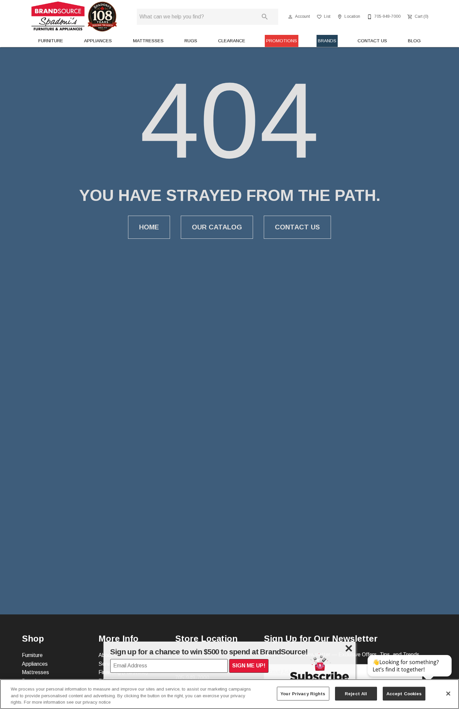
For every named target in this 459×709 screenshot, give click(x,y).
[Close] (448, 693)
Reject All (356, 693)
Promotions (281, 40)
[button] (290, 17)
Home (149, 227)
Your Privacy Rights (303, 693)
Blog (414, 40)
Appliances (98, 40)
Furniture (50, 40)
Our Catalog (217, 227)
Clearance (231, 40)
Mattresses (148, 40)
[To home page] (74, 16)
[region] (229, 694)
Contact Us (372, 40)
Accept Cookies (404, 693)
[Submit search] (265, 17)
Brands (327, 40)
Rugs (190, 40)
